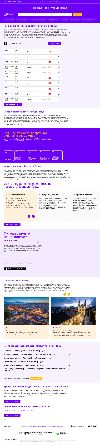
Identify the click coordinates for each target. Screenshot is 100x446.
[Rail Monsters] (11, 14)
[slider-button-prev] (29, 216)
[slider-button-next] (33, 216)
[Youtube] (95, 426)
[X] (88, 426)
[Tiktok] (91, 426)
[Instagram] (93, 426)
